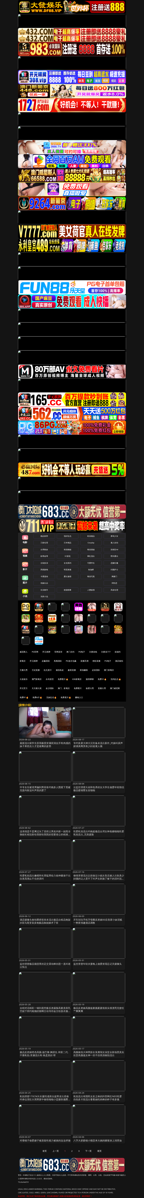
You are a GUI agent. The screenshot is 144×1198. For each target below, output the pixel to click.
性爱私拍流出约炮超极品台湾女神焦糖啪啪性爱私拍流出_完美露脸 (98, 833)
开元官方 (24, 688)
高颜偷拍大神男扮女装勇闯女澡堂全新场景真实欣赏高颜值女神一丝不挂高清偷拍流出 (98, 1054)
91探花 (67, 556)
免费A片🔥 (37, 697)
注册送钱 (93, 651)
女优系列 (67, 563)
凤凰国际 (58, 661)
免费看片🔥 (63, 679)
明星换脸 (67, 569)
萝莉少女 (114, 536)
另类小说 (44, 596)
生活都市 (44, 590)
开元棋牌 (46, 651)
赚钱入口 (79, 697)
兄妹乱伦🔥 (51, 697)
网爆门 (114, 576)
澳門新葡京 (37, 679)
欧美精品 (91, 536)
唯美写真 (91, 576)
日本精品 (67, 542)
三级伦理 (44, 542)
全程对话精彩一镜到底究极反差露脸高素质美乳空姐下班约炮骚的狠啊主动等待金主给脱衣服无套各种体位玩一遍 (45, 1011)
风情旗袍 (44, 569)
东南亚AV (114, 549)
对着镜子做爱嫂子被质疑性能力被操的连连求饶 (45, 1140)
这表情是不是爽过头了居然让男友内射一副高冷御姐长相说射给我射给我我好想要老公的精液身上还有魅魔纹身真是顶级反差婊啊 (45, 834)
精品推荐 (44, 536)
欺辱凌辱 (44, 556)
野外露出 (114, 556)
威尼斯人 (24, 651)
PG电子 (81, 651)
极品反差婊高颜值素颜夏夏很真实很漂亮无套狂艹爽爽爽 (98, 1009)
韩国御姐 (67, 549)
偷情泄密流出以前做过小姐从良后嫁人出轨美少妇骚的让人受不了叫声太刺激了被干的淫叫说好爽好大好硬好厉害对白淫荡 (98, 878)
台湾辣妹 (44, 549)
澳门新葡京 (109, 670)
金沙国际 (50, 688)
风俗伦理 (114, 590)
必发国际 (96, 670)
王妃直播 (36, 670)
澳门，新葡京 (64, 688)
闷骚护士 (114, 569)
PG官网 (35, 651)
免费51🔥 (102, 679)
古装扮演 (44, 563)
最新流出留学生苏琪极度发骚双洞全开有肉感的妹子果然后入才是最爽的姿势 (45, 744)
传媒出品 (44, 583)
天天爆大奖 (37, 688)
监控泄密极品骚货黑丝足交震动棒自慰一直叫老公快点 (45, 965)
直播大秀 (102, 688)
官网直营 (58, 651)
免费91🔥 (24, 697)
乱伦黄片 (48, 670)
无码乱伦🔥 (116, 679)
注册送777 (106, 651)
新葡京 (23, 661)
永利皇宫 (50, 679)
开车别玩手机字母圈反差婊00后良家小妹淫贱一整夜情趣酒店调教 (97, 921)
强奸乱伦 (67, 536)
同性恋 (114, 583)
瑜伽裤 (91, 569)
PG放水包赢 (71, 661)
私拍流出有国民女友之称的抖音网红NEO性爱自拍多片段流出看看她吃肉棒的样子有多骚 (97, 1098)
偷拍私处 (60, 670)
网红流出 (91, 556)
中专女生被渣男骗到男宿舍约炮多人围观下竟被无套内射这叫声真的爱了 (45, 789)
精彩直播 (97, 661)
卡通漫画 (44, 576)
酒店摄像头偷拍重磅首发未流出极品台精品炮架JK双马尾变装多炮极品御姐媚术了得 (45, 921)
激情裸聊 (90, 679)
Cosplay (91, 542)
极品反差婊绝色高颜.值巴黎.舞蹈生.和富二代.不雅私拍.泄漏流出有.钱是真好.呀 (44, 1054)
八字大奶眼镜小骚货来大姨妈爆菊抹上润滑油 (97, 1140)
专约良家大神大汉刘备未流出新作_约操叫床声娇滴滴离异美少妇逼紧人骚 (98, 744)
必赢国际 (46, 661)
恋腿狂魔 (114, 563)
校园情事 (67, 590)
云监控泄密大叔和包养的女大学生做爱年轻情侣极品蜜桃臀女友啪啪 (98, 789)
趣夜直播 (72, 670)
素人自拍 (114, 542)
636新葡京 (77, 679)
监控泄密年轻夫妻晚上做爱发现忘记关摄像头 (97, 963)
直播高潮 (84, 661)
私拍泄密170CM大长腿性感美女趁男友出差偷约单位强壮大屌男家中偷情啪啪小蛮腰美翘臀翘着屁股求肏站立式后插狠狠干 (45, 1099)
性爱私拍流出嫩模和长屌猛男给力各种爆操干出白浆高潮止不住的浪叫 (45, 877)
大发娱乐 (24, 679)
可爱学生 (91, 563)
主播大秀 (24, 670)
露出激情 (67, 576)
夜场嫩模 (84, 670)
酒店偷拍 (119, 661)
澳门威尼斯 (115, 688)
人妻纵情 (91, 590)
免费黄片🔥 (66, 697)
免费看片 (78, 688)
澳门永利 (70, 651)
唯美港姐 (91, 549)
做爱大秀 (90, 688)
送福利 (118, 651)
